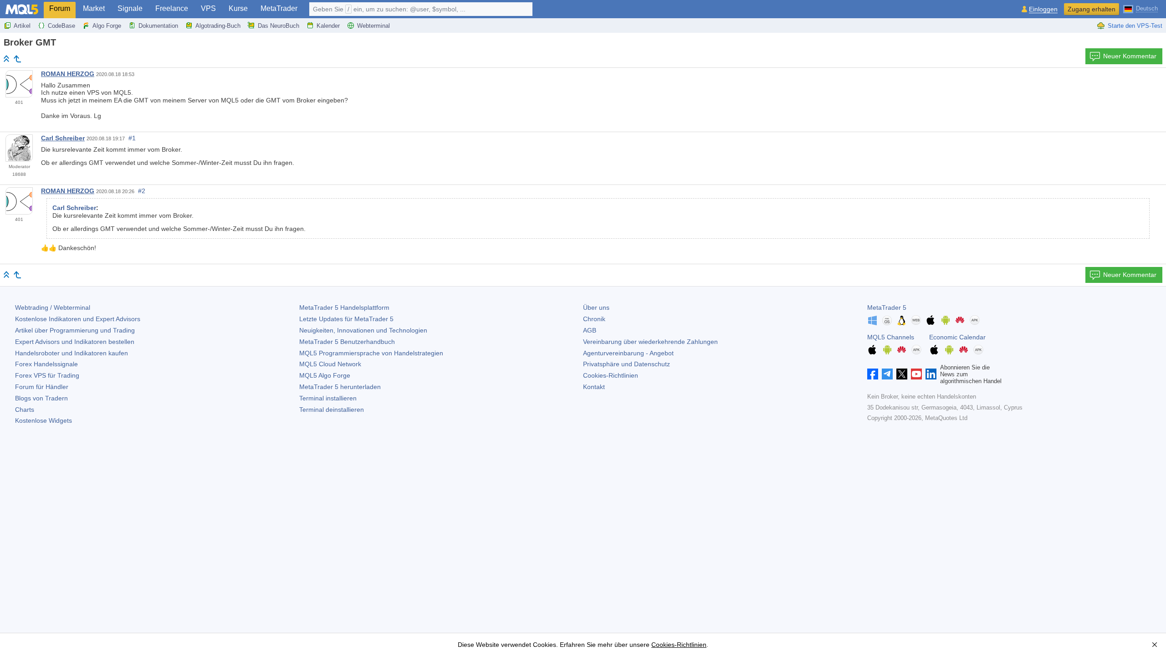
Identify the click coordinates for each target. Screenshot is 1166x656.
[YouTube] (916, 374)
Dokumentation (158, 25)
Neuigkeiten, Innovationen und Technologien (363, 330)
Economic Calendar (957, 337)
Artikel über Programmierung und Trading (75, 330)
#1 (132, 138)
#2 (141, 191)
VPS (208, 8)
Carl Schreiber (63, 138)
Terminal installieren (328, 398)
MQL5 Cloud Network (330, 364)
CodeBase (61, 25)
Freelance (171, 8)
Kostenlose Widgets (43, 420)
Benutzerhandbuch (347, 341)
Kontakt (594, 386)
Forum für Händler (41, 386)
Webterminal (373, 25)
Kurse (238, 8)
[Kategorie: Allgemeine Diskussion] (17, 58)
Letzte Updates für (346, 319)
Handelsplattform (344, 307)
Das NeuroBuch (278, 25)
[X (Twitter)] (901, 374)
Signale (130, 8)
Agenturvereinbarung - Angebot (628, 353)
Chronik (594, 319)
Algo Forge (106, 25)
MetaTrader (279, 8)
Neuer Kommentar (1129, 56)
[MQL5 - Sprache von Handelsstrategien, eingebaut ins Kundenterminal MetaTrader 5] (21, 9)
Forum (59, 8)
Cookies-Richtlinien (610, 375)
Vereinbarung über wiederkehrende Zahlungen (650, 341)
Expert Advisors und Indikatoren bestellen (74, 341)
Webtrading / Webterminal (52, 307)
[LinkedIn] (931, 374)
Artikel (22, 25)
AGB (589, 330)
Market (94, 8)
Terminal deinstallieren (331, 409)
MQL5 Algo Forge (324, 375)
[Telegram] (887, 374)
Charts (24, 409)
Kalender (328, 25)
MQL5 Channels (890, 337)
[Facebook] (872, 374)
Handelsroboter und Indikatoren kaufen (71, 353)
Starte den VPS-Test (1135, 25)
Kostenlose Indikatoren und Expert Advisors (77, 319)
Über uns (596, 307)
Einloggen (1043, 9)
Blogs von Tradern (41, 398)
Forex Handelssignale (46, 364)
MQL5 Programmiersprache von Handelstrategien (371, 353)
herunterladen (340, 386)
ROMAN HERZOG (67, 73)
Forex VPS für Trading (47, 375)
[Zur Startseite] (6, 58)
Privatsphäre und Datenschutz (626, 364)
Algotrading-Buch (217, 25)
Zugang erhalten (1091, 9)
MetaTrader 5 (886, 307)
